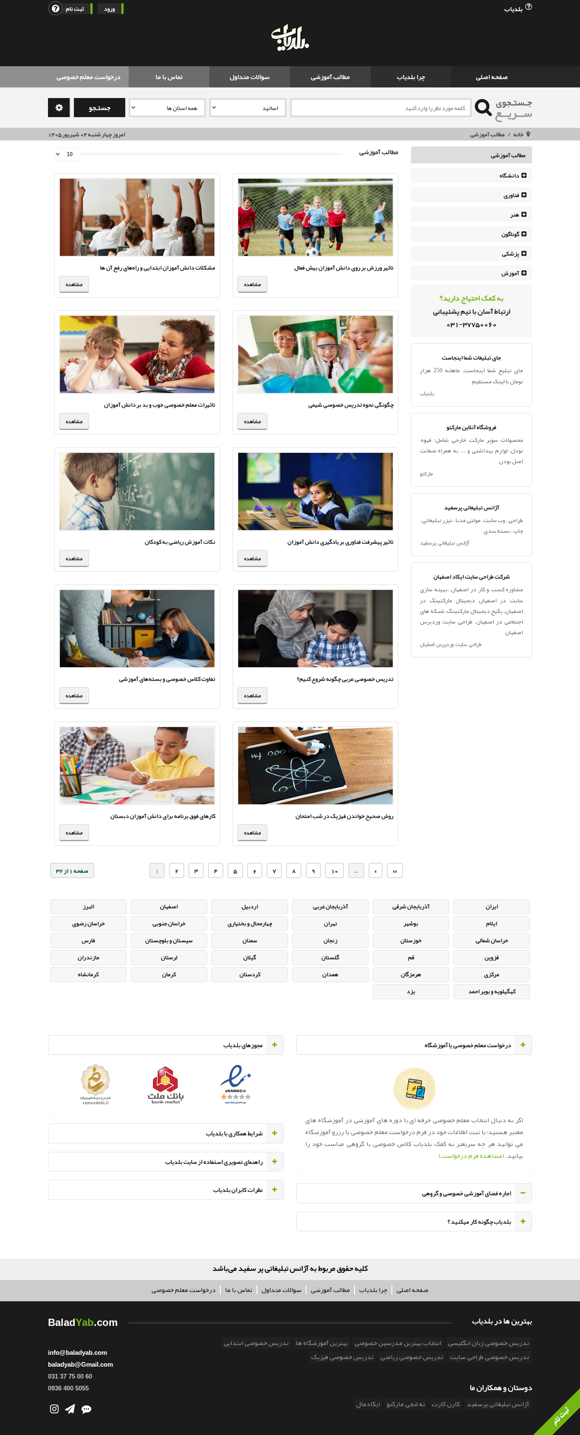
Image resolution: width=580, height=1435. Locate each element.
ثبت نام (75, 8)
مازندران (88, 957)
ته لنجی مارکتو (406, 1404)
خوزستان (411, 940)
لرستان (169, 957)
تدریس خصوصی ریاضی (411, 1356)
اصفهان (169, 906)
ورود (109, 8)
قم (411, 957)
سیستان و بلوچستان (169, 940)
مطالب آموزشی (330, 76)
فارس (88, 940)
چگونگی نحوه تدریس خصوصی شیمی (351, 404)
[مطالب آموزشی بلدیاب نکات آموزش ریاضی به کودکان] (137, 491)
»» (395, 870)
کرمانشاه (88, 974)
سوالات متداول (250, 76)
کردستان (249, 974)
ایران (492, 906)
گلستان (330, 957)
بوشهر (411, 923)
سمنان (249, 940)
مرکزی (491, 974)
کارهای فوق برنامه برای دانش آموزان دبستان (162, 816)
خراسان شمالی (492, 940)
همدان (330, 974)
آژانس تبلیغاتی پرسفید (444, 543)
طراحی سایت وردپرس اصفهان (450, 644)
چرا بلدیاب (411, 76)
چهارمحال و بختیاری (250, 923)
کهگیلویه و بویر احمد (491, 991)
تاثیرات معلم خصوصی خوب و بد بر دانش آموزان (159, 404)
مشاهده (252, 284)
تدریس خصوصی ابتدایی (256, 1342)
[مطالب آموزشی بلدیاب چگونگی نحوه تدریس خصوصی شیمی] (315, 354)
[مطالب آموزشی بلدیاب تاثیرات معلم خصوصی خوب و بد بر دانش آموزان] (137, 354)
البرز (88, 906)
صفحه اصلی (492, 76)
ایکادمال (368, 1404)
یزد (411, 991)
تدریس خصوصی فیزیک (342, 1356)
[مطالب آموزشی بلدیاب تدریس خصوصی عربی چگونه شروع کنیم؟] (315, 628)
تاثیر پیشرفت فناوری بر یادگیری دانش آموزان (340, 541)
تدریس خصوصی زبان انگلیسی (488, 1342)
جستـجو (99, 108)
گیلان (249, 957)
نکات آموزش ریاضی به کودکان (180, 541)
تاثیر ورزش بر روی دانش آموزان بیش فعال (344, 267)
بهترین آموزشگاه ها (322, 1342)
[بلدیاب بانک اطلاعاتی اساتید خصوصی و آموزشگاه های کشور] (290, 38)
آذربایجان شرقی (411, 906)
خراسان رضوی (88, 923)
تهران (330, 923)
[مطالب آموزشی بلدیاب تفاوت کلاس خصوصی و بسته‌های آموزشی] (137, 628)
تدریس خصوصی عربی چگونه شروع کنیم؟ (345, 678)
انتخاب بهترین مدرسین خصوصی (398, 1342)
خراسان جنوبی (169, 923)
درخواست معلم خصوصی (88, 76)
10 (334, 870)
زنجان (331, 940)
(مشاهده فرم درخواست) (471, 1155)
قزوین (491, 957)
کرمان (169, 974)
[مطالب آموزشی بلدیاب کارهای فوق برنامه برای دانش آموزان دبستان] (137, 765)
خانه (518, 134)
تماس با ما (169, 76)
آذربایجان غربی (330, 906)
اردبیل (250, 906)
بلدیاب (514, 8)
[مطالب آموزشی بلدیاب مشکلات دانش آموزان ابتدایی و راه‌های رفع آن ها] (137, 217)
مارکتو (426, 474)
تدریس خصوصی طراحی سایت (489, 1356)
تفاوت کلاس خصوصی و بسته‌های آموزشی (167, 678)
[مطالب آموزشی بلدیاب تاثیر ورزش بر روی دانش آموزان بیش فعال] (315, 217)
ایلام (491, 923)
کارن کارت (446, 1404)
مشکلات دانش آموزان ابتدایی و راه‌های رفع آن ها (157, 267)
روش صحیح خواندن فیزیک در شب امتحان (345, 816)
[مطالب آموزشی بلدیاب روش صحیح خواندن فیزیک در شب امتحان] (315, 765)
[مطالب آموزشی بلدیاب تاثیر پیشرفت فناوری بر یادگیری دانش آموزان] (315, 491)
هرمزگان (411, 974)
